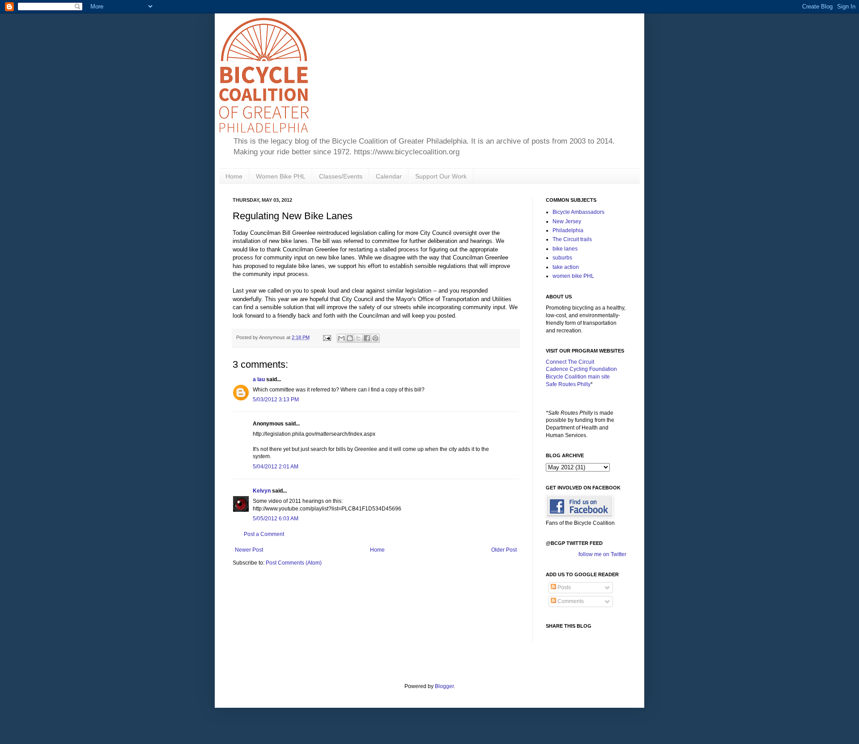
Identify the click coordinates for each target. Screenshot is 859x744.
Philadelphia (568, 230)
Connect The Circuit (570, 362)
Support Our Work (441, 176)
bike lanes (565, 249)
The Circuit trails (572, 239)
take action (566, 267)
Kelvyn (262, 491)
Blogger (444, 686)
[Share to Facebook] (366, 338)
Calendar (389, 176)
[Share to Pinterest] (375, 338)
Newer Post (249, 550)
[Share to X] (358, 338)
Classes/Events (340, 176)
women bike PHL (573, 276)
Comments (570, 601)
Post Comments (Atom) (294, 563)
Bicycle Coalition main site (578, 377)
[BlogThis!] (349, 338)
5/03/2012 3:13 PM (276, 399)
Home (233, 176)
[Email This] (341, 338)
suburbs (562, 258)
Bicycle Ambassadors (578, 212)
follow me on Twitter (602, 554)
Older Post (504, 550)
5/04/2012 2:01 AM (275, 466)
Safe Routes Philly (568, 384)
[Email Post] (326, 337)
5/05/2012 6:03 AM (275, 518)
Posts (563, 587)
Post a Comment (264, 534)
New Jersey (567, 221)
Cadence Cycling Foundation (581, 369)
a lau (259, 379)
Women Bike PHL (281, 176)
